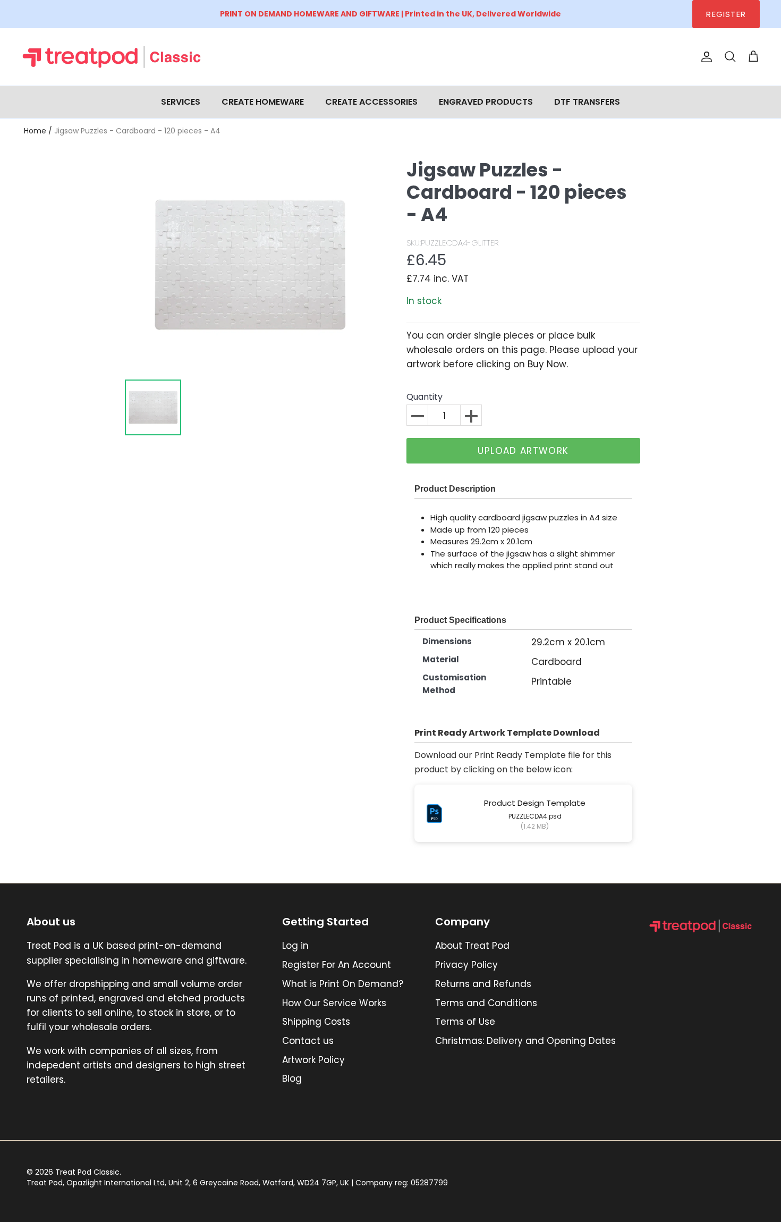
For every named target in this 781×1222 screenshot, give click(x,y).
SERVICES (180, 102)
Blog (292, 1078)
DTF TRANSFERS (587, 102)
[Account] (704, 56)
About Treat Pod (472, 945)
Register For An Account (336, 964)
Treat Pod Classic (87, 1172)
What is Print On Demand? (342, 983)
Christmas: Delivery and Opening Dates (525, 1040)
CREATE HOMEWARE (263, 102)
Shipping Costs (316, 1021)
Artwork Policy (313, 1060)
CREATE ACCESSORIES (371, 102)
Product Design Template (534, 802)
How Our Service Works (334, 1003)
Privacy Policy (466, 964)
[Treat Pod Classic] (113, 57)
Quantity (424, 397)
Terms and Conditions (486, 1003)
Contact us (308, 1040)
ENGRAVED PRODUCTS (486, 102)
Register (726, 14)
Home (35, 130)
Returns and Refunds (483, 983)
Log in (295, 945)
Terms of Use (465, 1021)
